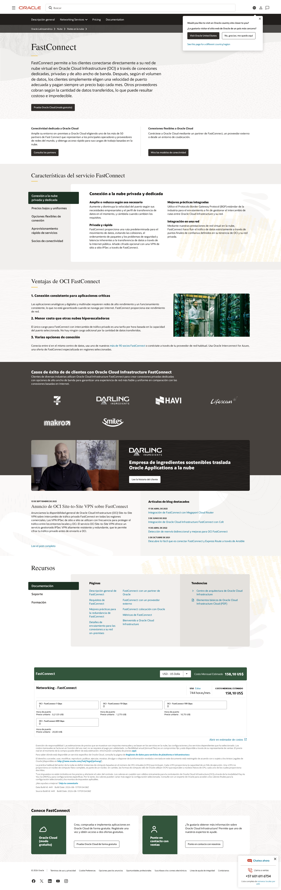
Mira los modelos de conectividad (168, 152)
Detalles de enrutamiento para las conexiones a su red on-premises (102, 627)
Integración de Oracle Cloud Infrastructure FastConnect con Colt (186, 522)
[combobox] (140, 8)
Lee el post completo (43, 546)
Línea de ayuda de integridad (202, 870)
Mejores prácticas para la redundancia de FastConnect (102, 612)
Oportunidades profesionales (138, 870)
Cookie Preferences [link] (87, 870)
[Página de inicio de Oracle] (30, 8)
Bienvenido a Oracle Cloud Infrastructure (138, 622)
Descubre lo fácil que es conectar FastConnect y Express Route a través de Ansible (196, 541)
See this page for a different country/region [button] (208, 44)
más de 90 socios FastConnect (127, 345)
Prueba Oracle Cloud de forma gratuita (97, 844)
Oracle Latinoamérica (41, 28)
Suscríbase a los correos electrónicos (171, 870)
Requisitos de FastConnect (97, 601)
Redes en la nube (75, 28)
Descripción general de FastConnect (102, 592)
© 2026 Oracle (37, 870)
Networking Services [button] (72, 19)
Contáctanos (223, 870)
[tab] (53, 198)
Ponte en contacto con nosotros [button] (204, 844)
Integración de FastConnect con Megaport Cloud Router (181, 512)
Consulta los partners (45, 152)
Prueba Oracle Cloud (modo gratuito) (53, 107)
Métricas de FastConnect (137, 614)
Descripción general (43, 19)
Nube (59, 28)
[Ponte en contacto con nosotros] (267, 8)
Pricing (96, 19)
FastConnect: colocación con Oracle (144, 609)
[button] (14, 8)
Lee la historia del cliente (145, 479)
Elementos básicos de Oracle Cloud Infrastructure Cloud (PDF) (217, 601)
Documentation (115, 19)
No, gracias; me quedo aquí (239, 35)
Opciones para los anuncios (111, 870)
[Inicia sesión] (261, 8)
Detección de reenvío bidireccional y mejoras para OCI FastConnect (187, 531)
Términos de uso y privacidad (63, 870)
